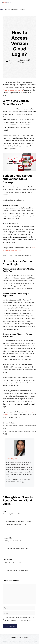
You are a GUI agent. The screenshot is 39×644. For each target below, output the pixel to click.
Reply (7, 530)
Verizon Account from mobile (13, 90)
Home (1, 9)
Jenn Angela (11, 459)
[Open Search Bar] (31, 2)
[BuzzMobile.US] (6, 2)
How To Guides (10, 423)
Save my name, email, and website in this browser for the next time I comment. (19, 619)
